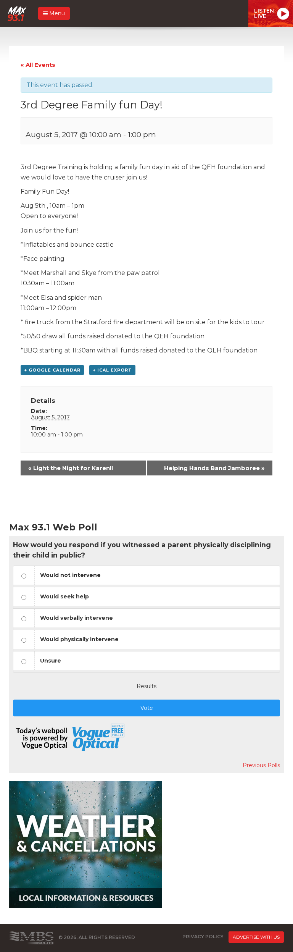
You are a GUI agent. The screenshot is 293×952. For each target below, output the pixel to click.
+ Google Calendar (52, 370)
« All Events (38, 64)
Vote (146, 708)
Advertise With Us (256, 937)
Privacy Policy (203, 936)
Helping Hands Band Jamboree (214, 468)
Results (146, 686)
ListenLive (264, 13)
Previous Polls (261, 765)
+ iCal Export (112, 370)
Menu (56, 13)
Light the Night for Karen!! (70, 468)
